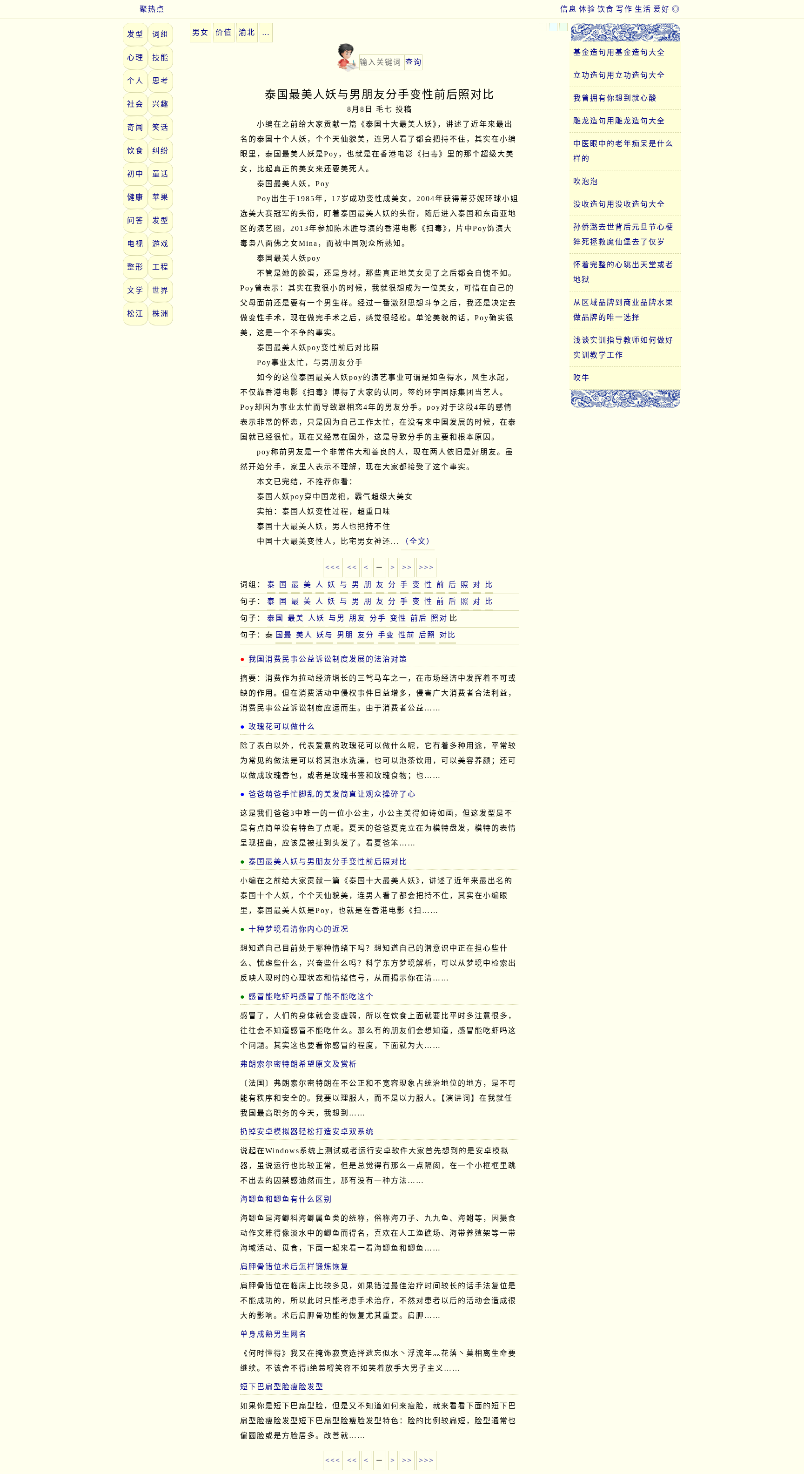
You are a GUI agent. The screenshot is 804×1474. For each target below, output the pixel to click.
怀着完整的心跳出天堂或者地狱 (623, 272)
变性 (398, 618)
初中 (135, 174)
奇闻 (135, 127)
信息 (568, 9)
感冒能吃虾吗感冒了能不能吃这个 (311, 997)
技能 (160, 57)
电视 (135, 244)
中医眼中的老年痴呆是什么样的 (623, 151)
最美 (296, 618)
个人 (135, 81)
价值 (223, 32)
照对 (439, 618)
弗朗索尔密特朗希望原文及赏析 (298, 1064)
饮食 (605, 9)
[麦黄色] (543, 27)
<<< (333, 567)
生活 (643, 9)
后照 (427, 635)
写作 (624, 9)
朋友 (357, 618)
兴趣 (160, 104)
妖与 (324, 635)
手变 (386, 635)
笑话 (160, 127)
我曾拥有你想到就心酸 (615, 98)
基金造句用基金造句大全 (619, 52)
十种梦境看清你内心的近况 (298, 929)
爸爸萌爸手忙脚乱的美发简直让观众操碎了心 (332, 794)
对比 (447, 635)
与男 (336, 618)
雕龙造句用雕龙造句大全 (619, 121)
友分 (365, 635)
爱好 (661, 9)
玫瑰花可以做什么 (281, 726)
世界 (160, 290)
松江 (135, 314)
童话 (160, 174)
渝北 (247, 32)
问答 (135, 220)
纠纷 (160, 151)
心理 (135, 57)
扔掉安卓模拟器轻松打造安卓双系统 (307, 1132)
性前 (406, 635)
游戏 (160, 244)
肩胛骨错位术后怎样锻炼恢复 (294, 1267)
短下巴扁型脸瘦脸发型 (282, 1387)
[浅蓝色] (553, 27)
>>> (426, 567)
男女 (200, 32)
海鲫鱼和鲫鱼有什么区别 (286, 1199)
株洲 (160, 314)
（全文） (418, 541)
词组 (160, 34)
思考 (160, 81)
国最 (283, 635)
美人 (304, 635)
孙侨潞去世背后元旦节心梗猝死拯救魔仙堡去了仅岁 (623, 234)
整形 (135, 267)
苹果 (160, 197)
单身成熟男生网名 (273, 1334)
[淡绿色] (563, 27)
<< (352, 567)
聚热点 (152, 9)
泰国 (275, 618)
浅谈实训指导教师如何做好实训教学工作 (623, 347)
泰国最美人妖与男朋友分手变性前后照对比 (328, 861)
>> (407, 567)
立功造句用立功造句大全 (619, 75)
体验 (587, 9)
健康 (135, 197)
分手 (377, 618)
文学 (135, 290)
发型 (135, 34)
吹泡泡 (585, 181)
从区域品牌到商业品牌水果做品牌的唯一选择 (623, 309)
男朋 (345, 635)
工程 (160, 267)
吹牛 (581, 378)
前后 (418, 618)
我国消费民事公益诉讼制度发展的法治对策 (328, 659)
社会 (135, 104)
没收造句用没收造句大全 (619, 204)
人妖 (316, 618)
